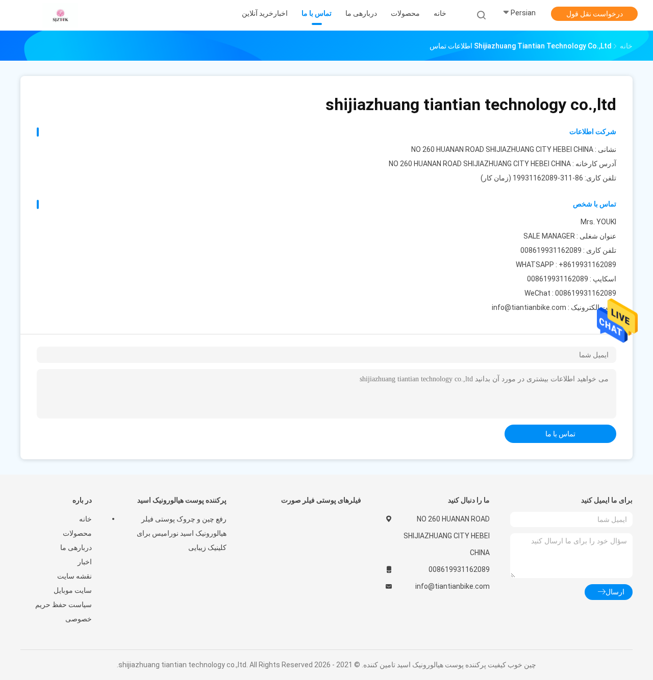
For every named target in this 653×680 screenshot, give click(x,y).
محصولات (77, 533)
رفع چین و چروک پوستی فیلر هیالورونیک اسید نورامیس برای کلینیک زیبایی (182, 533)
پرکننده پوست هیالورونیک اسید (182, 500)
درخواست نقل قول (594, 14)
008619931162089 (557, 279)
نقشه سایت (74, 576)
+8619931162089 (587, 264)
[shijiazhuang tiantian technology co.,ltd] (60, 15)
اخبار (85, 562)
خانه (85, 519)
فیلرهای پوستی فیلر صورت (321, 500)
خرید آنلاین (257, 13)
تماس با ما (560, 434)
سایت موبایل (73, 590)
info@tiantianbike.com (529, 307)
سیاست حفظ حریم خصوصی (63, 611)
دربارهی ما (76, 547)
